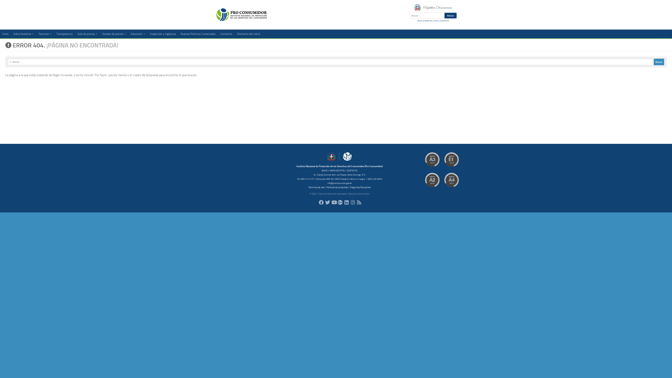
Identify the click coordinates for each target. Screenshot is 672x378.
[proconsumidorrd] (327, 202)
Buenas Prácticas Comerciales (198, 34)
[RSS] (359, 202)
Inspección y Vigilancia (163, 34)
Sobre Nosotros (22, 34)
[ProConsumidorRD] (321, 202)
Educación (136, 34)
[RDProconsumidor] (333, 202)
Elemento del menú (248, 34)
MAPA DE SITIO (337, 170)
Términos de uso (316, 187)
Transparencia (64, 34)
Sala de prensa (86, 34)
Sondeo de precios (112, 34)
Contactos (226, 34)
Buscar (450, 15)
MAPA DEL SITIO (431, 21)
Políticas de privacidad (337, 187)
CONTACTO (444, 21)
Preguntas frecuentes (360, 187)
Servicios (44, 34)
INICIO (419, 21)
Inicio (5, 34)
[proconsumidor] (346, 202)
